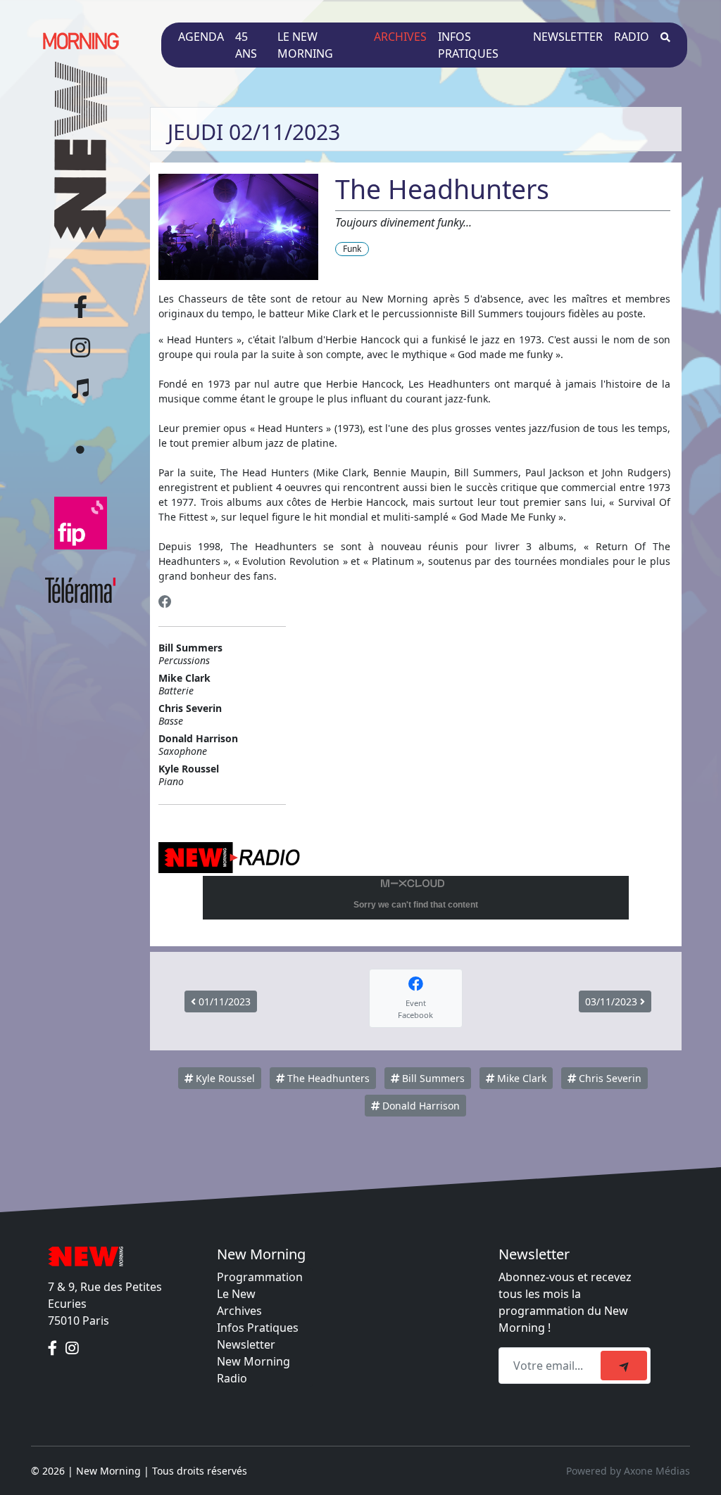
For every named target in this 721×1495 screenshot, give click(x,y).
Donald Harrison (420, 1105)
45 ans (246, 45)
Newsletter (568, 36)
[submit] (624, 1365)
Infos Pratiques (258, 1327)
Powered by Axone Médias (628, 1470)
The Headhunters (327, 1078)
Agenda (201, 36)
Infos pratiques (468, 45)
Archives (400, 36)
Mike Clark (520, 1078)
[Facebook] (165, 602)
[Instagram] (72, 1348)
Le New (236, 1294)
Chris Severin (608, 1078)
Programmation (260, 1277)
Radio (631, 36)
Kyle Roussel (224, 1078)
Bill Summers (432, 1078)
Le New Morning (305, 45)
